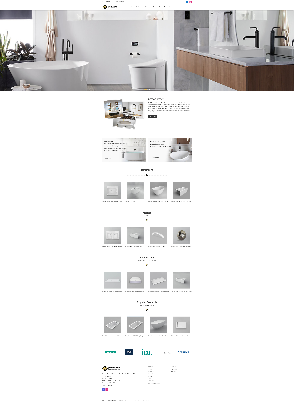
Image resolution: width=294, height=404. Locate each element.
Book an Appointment (154, 383)
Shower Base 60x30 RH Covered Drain (158, 291)
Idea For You (151, 381)
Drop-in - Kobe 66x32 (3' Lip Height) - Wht (135, 336)
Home (127, 7)
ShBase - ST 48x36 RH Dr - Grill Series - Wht (181, 336)
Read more (152, 116)
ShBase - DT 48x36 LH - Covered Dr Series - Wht (112, 291)
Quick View (107, 248)
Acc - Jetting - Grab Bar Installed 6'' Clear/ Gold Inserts (158, 246)
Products (151, 374)
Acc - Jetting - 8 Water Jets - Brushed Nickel (181, 246)
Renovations (163, 7)
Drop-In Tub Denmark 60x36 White (111, 336)
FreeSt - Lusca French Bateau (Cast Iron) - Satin (112, 201)
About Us (151, 371)
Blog (149, 378)
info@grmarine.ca (119, 1)
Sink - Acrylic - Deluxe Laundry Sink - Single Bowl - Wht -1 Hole (158, 336)
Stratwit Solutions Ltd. (145, 400)
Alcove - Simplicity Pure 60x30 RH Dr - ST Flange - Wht (158, 201)
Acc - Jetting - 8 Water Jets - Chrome (134, 246)
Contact (171, 7)
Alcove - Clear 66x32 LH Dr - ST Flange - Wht (181, 291)
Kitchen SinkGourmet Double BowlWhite (112, 246)
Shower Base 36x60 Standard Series (134, 291)
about (132, 7)
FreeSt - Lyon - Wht (130, 201)
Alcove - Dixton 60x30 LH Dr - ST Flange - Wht (181, 201)
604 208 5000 (107, 1)
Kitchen (147, 7)
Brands (155, 7)
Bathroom (139, 7)
